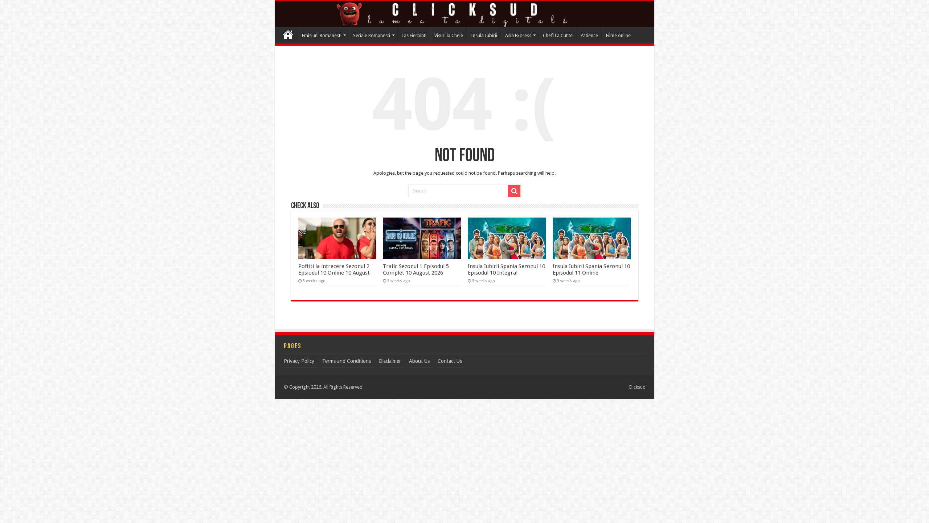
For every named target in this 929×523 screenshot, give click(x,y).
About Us (419, 361)
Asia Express (518, 35)
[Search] (514, 191)
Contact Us (450, 361)
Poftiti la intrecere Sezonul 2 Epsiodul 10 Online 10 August (334, 269)
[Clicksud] (464, 14)
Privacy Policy (299, 361)
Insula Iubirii (484, 35)
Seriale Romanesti (371, 35)
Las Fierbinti (414, 35)
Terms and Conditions (346, 361)
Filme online (618, 35)
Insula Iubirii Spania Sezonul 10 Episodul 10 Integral (506, 269)
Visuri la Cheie (448, 35)
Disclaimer (390, 361)
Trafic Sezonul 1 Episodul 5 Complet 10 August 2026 (416, 269)
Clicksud (288, 34)
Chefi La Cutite (558, 35)
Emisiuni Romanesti (321, 35)
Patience (589, 35)
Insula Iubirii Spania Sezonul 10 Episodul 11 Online (591, 269)
